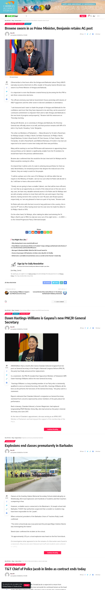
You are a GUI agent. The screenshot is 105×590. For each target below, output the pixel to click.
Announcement (10, 23)
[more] (26, 16)
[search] (91, 16)
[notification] (88, 16)
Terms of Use (18, 586)
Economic (8, 313)
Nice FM (12, 33)
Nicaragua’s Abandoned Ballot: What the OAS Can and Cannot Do (29, 250)
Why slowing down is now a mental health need (25, 243)
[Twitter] (30, 232)
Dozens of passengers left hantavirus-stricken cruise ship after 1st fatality (32, 253)
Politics (28, 23)
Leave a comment (60, 301)
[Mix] (45, 232)
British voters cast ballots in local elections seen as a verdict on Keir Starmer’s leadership (36, 256)
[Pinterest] (39, 232)
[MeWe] (42, 232)
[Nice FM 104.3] (14, 16)
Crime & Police (10, 564)
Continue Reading (52, 429)
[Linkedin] (36, 232)
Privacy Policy (7, 586)
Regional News (25, 313)
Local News (20, 23)
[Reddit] (33, 232)
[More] (51, 232)
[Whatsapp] (48, 232)
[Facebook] (27, 232)
